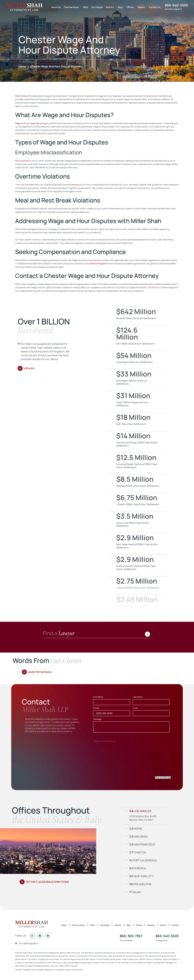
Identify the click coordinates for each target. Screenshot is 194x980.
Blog (120, 7)
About (64, 925)
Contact (175, 925)
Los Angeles (140, 811)
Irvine (135, 828)
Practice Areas (71, 7)
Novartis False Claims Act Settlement (138, 316)
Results (110, 7)
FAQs (85, 7)
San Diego (138, 836)
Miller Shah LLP (22, 95)
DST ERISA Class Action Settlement (138, 338)
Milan (135, 892)
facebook (32, 935)
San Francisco (142, 844)
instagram (40, 935)
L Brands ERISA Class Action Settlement (138, 585)
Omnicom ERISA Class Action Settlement (138, 605)
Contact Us (154, 7)
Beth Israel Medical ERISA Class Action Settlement (138, 543)
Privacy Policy (77, 969)
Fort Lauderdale (143, 860)
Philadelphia (140, 884)
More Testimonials (40, 672)
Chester (137, 852)
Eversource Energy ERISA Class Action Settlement (138, 442)
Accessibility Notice (62, 969)
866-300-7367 (131, 936)
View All (29, 368)
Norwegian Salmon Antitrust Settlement (138, 380)
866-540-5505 (176, 5)
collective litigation (98, 263)
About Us (56, 7)
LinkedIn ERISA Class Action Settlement (138, 502)
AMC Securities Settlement (138, 422)
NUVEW (18, 969)
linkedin (47, 935)
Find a (59, 633)
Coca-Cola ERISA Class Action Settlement (138, 522)
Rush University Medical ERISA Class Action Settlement (138, 565)
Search (141, 7)
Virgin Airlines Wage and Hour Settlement (138, 401)
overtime (74, 184)
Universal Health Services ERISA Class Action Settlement (138, 463)
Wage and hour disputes (27, 123)
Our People (97, 7)
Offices (130, 7)
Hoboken (137, 868)
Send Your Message (163, 778)
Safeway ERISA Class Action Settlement (138, 483)
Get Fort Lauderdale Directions (47, 881)
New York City (141, 876)
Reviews (151, 925)
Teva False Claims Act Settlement (138, 360)
